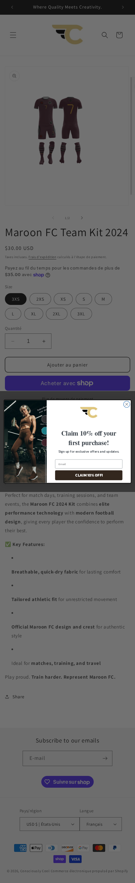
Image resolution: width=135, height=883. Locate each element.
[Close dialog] (127, 404)
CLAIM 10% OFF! (88, 475)
